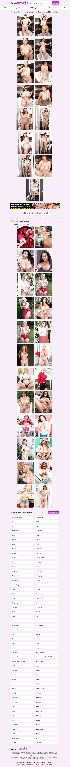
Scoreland (25, 224)
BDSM (38, 535)
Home (7, 8)
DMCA (38, 765)
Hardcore (39, 621)
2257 (42, 765)
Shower (38, 706)
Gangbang (15, 603)
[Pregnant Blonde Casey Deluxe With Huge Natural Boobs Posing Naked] (25, 379)
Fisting (14, 598)
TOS (23, 765)
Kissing (38, 634)
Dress (38, 580)
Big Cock (14, 539)
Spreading (39, 720)
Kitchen (14, 639)
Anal (13, 521)
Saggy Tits (15, 697)
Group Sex (39, 607)
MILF (13, 666)
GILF (13, 612)
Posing (38, 684)
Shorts (14, 706)
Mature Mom (16, 657)
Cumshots (39, 571)
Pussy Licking (40, 688)
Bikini (13, 544)
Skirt (13, 711)
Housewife (15, 630)
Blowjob (38, 548)
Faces (38, 585)
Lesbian (14, 648)
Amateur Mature (17, 517)
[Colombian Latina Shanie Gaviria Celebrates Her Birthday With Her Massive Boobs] (43, 308)
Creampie (15, 571)
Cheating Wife (40, 558)
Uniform (38, 738)
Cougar (38, 567)
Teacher (14, 729)
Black (37, 544)
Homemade (39, 625)
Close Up (14, 562)
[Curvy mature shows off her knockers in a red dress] (25, 237)
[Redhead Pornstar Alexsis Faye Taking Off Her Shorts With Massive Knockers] (43, 473)
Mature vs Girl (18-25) (18, 661)
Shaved (38, 702)
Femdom (38, 589)
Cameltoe (39, 553)
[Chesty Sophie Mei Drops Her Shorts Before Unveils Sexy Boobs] (25, 496)
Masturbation (40, 652)
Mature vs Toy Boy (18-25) (44, 657)
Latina (38, 639)
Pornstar (14, 684)
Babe (37, 526)
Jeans (13, 634)
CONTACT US (48, 765)
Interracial (39, 630)
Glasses (14, 607)
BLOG (19, 765)
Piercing (38, 675)
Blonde (14, 548)
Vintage (38, 742)
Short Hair (15, 702)
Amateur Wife (40, 517)
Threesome (39, 729)
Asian (37, 521)
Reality (14, 693)
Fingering (39, 594)
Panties (38, 670)
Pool (37, 679)
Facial (13, 589)
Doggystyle (39, 576)
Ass (13, 526)
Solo (13, 715)
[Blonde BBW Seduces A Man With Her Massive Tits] (43, 449)
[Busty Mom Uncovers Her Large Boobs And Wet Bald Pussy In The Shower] (43, 496)
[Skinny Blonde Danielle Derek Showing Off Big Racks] (43, 379)
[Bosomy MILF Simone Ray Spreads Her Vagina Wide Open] (43, 237)
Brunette (14, 553)
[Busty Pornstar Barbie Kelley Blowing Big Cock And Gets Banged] (43, 426)
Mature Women (40, 661)
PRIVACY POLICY (30, 765)
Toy (37, 733)
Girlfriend (38, 603)
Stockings (15, 724)
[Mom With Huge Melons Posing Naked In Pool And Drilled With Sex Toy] (43, 355)
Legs (37, 643)
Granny (14, 616)
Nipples (38, 666)
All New (19, 8)
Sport (13, 720)
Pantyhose (15, 675)
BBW (13, 535)
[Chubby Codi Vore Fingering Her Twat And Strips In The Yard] (25, 284)
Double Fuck (15, 580)
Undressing (15, 738)
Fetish (13, 594)
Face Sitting (15, 585)
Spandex (38, 715)
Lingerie (38, 648)
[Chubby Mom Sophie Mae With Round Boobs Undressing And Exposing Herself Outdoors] (43, 284)
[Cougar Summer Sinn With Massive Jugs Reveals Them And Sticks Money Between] (25, 355)
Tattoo (38, 724)
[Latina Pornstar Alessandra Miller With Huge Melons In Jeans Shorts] (25, 426)
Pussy (14, 688)
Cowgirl (14, 567)
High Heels (15, 625)
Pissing (14, 679)
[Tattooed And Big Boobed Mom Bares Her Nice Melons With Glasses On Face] (25, 449)
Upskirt (14, 742)
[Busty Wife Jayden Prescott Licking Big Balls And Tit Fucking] (25, 473)
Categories (35, 8)
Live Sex (63, 8)
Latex (13, 643)
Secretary (39, 697)
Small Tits (39, 711)
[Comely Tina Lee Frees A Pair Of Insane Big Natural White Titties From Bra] (25, 261)
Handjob (14, 621)
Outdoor (14, 670)
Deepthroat (15, 576)
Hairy (37, 616)
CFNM (14, 558)
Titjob (13, 733)
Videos (50, 8)
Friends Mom (40, 598)
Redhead (38, 693)
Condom (38, 562)
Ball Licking (15, 530)
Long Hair (15, 652)
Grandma (39, 612)
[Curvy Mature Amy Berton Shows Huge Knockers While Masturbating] (43, 261)
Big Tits (38, 539)
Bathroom (39, 530)
